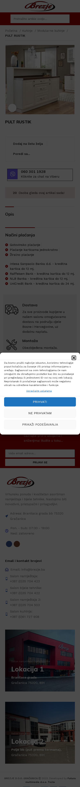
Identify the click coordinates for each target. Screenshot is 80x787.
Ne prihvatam (40, 413)
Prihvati (40, 402)
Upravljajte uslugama (39, 390)
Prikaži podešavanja (40, 424)
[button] (74, 358)
